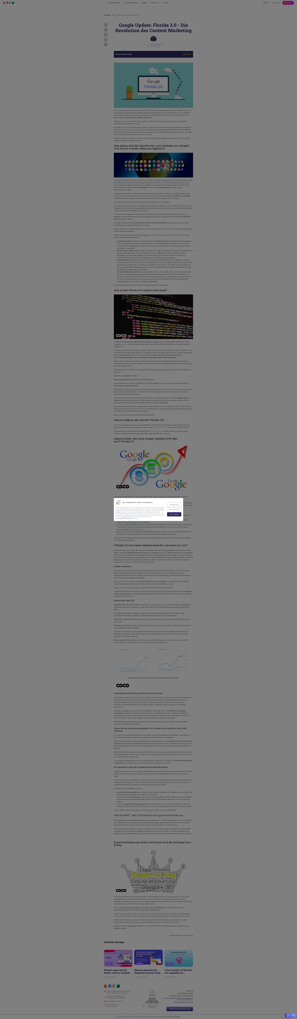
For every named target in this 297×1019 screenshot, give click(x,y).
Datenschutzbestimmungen (123, 518)
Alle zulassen (174, 514)
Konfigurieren (174, 505)
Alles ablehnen (174, 509)
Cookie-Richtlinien (126, 517)
